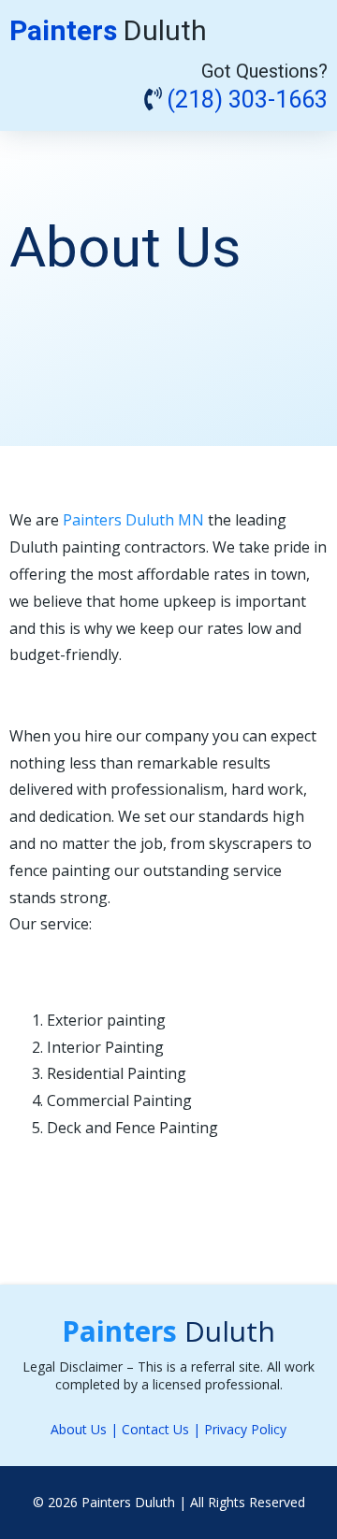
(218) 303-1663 (247, 100)
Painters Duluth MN (133, 520)
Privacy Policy (245, 1429)
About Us (79, 1429)
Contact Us (155, 1429)
